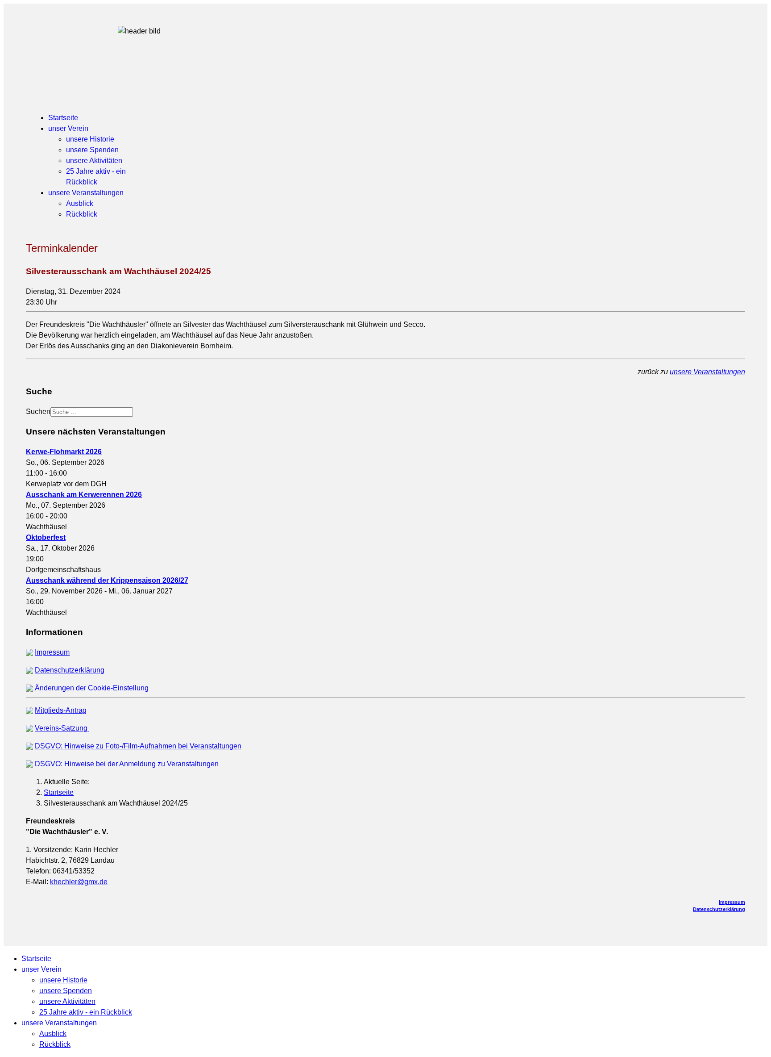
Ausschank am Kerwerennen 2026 (84, 494)
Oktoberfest (46, 537)
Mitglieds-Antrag (61, 710)
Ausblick (79, 203)
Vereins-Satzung (62, 728)
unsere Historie (90, 139)
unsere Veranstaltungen (86, 192)
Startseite (63, 117)
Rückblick (81, 214)
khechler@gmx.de (79, 882)
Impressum (52, 652)
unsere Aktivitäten (94, 160)
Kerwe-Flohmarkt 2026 (64, 451)
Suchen (38, 411)
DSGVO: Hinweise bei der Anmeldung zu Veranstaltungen (127, 764)
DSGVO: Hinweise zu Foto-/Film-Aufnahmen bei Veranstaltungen (138, 746)
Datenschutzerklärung (69, 670)
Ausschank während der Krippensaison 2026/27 (107, 580)
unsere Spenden (92, 150)
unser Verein (68, 128)
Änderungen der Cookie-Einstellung (92, 688)
